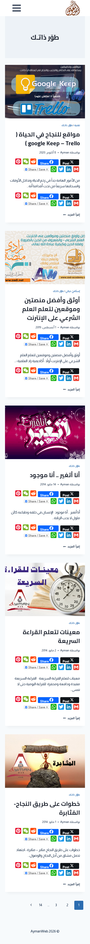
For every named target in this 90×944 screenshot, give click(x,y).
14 (40, 905)
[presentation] (45, 91)
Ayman (64, 152)
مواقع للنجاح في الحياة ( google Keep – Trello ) (48, 139)
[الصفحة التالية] (31, 905)
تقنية (77, 125)
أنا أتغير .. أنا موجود (55, 475)
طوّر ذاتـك (67, 125)
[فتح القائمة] (16, 8)
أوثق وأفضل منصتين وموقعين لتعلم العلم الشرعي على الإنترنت (51, 309)
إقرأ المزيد (71, 214)
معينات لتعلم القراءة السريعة (51, 636)
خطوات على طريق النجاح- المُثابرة (47, 808)
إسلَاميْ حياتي (73, 291)
